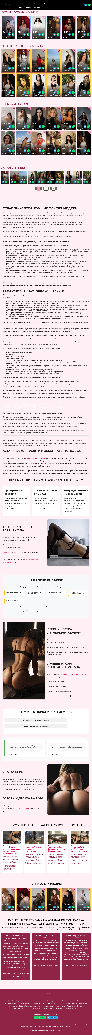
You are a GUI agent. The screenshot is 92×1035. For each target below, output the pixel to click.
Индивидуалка (48, 3)
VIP (39, 3)
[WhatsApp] (13, 34)
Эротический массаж (53, 1003)
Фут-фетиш (66, 1003)
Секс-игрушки (60, 1006)
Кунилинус (80, 1001)
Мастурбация (12, 1006)
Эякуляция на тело (68, 1001)
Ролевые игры (48, 1006)
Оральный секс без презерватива (30, 1006)
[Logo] (46, 993)
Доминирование (38, 1003)
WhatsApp (41, 1017)
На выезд (59, 1008)
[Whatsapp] (89, 5)
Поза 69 (10, 1001)
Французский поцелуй (79, 1003)
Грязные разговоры (24, 1003)
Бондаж (18, 1001)
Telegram (53, 1017)
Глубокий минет (10, 1003)
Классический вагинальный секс (34, 1001)
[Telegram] (85, 5)
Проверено (59, 3)
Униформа (80, 1006)
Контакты (36, 7)
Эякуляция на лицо (53, 1001)
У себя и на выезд (70, 1008)
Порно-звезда (30, 3)
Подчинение (71, 1006)
